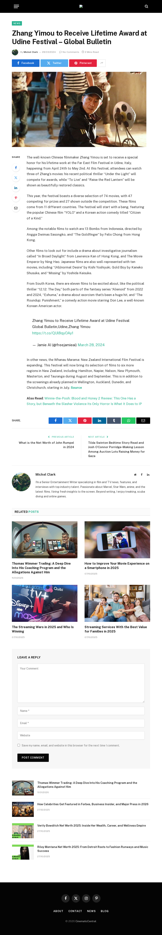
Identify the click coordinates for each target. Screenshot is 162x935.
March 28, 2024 (91, 345)
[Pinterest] (16, 198)
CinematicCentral (85, 921)
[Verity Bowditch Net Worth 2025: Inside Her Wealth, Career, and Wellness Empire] (23, 830)
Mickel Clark (31, 52)
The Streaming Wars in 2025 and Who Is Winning (43, 629)
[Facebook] (16, 168)
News (16, 23)
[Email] (16, 208)
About (58, 911)
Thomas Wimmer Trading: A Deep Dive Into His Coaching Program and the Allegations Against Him (41, 568)
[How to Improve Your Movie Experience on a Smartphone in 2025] (117, 539)
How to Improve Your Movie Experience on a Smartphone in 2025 (117, 566)
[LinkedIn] (16, 188)
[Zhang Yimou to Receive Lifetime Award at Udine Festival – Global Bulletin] (79, 146)
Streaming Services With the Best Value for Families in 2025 (116, 629)
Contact (75, 911)
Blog (105, 911)
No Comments (71, 52)
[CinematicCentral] (81, 6)
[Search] (146, 6)
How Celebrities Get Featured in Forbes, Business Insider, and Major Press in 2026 (92, 804)
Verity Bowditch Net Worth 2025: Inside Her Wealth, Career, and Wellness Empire (91, 825)
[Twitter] (16, 178)
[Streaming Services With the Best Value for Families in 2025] (117, 603)
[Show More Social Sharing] (102, 63)
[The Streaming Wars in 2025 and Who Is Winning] (44, 603)
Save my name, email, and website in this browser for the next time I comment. (71, 745)
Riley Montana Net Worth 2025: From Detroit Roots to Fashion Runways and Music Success (92, 848)
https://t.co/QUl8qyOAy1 (52, 333)
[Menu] (16, 6)
